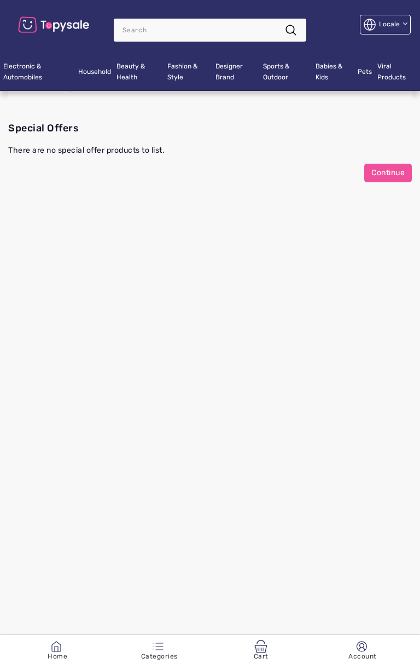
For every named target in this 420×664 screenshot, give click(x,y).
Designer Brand (229, 71)
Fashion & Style (182, 71)
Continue (388, 172)
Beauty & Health (130, 71)
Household (94, 72)
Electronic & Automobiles (22, 71)
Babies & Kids (329, 71)
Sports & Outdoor (276, 71)
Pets (365, 72)
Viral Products (391, 71)
